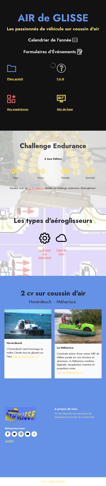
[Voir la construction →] (25, 356)
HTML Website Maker (53, 481)
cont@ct (9, 441)
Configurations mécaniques (44, 253)
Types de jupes (61, 252)
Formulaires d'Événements (49, 52)
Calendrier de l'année (49, 40)
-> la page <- (36, 188)
